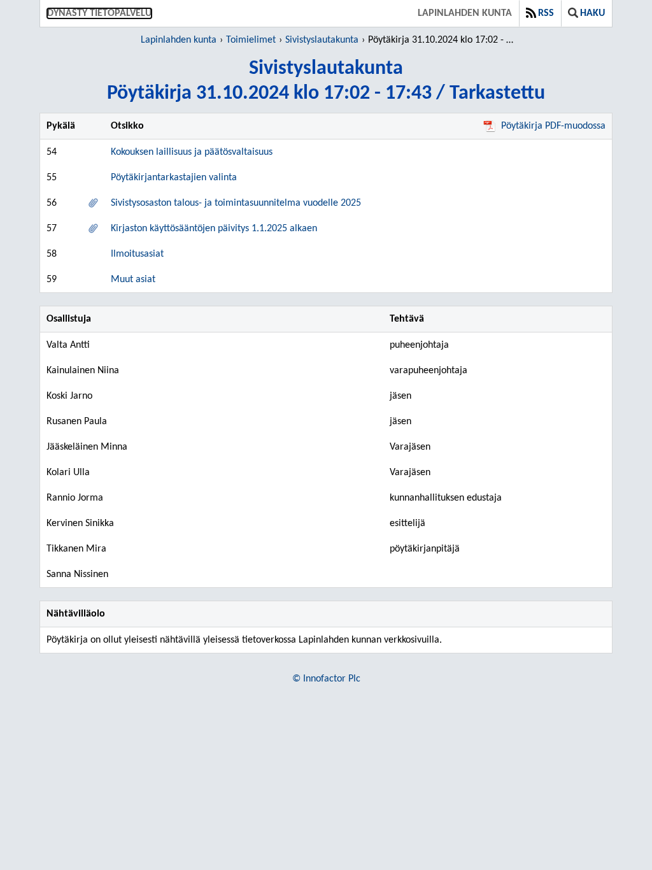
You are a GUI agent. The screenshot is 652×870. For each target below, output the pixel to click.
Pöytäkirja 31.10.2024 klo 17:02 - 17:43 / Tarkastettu (443, 40)
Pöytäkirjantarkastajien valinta (174, 178)
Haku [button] (592, 13)
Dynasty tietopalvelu (99, 13)
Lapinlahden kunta (465, 13)
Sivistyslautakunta (321, 40)
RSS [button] (546, 13)
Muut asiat (133, 280)
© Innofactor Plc (326, 679)
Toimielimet (251, 40)
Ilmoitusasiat (137, 254)
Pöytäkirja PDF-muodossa (553, 126)
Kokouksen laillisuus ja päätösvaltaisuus (192, 152)
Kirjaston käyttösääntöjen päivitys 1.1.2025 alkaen (214, 229)
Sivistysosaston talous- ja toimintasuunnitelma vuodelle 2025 (236, 203)
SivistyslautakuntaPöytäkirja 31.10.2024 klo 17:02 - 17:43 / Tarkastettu (326, 81)
